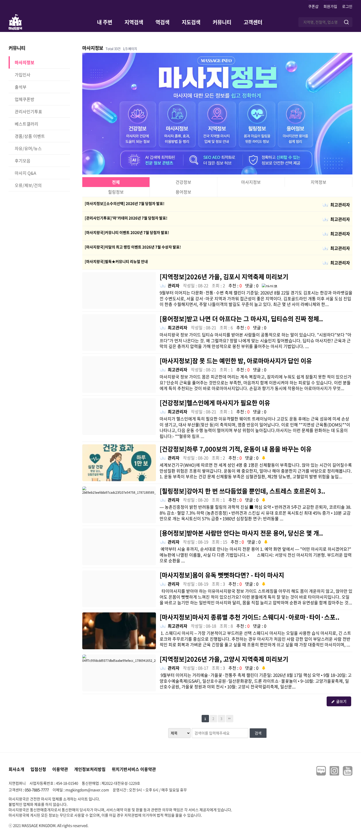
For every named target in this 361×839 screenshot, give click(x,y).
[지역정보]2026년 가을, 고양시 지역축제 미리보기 (224, 659)
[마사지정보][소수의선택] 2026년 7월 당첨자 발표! (125, 203)
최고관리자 (340, 205)
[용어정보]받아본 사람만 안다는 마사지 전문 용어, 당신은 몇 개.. (241, 532)
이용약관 (60, 769)
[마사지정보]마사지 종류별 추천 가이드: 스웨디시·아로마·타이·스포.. (249, 617)
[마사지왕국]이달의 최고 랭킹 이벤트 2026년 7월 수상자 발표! (133, 247)
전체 (116, 182)
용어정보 (183, 192)
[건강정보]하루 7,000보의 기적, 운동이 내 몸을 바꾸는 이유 (236, 448)
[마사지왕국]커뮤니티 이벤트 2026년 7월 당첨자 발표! (127, 232)
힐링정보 (116, 192)
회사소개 (16, 769)
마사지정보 (251, 182)
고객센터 (253, 22)
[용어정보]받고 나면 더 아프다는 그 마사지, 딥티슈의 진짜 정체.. (241, 318)
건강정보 (183, 182)
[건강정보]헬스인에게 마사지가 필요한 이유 (215, 402)
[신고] (270, 285)
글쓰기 (341, 701)
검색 (258, 733)
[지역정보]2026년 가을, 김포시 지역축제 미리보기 (224, 276)
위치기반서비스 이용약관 (134, 769)
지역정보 (318, 182)
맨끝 (229, 718)
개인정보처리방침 (90, 769)
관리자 (174, 285)
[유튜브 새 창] (347, 771)
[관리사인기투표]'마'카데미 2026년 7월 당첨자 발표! (126, 218)
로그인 (347, 6)
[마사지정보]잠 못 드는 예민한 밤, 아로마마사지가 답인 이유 (236, 360)
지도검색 (191, 22)
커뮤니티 (222, 22)
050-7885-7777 (37, 790)
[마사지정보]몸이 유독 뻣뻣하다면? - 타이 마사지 (222, 574)
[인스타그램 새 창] (334, 771)
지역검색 (134, 22)
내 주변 (104, 22)
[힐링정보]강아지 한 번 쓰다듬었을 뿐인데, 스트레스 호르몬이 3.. (242, 490)
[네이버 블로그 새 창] (321, 771)
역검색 (162, 22)
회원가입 (330, 6)
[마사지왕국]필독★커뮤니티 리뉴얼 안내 (116, 261)
